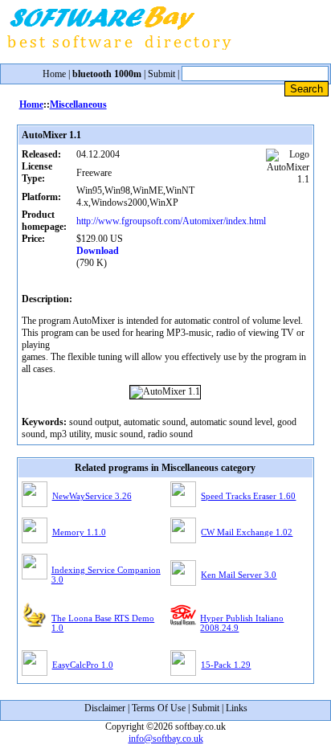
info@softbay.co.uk (166, 738)
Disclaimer (104, 708)
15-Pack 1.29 (226, 664)
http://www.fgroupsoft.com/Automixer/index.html (171, 221)
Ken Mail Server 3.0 (238, 574)
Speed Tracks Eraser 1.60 (248, 496)
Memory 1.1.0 (79, 532)
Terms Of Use (159, 708)
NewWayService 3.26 (92, 496)
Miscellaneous (78, 104)
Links (236, 708)
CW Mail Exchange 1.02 (246, 532)
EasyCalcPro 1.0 (82, 664)
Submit (161, 74)
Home (54, 74)
